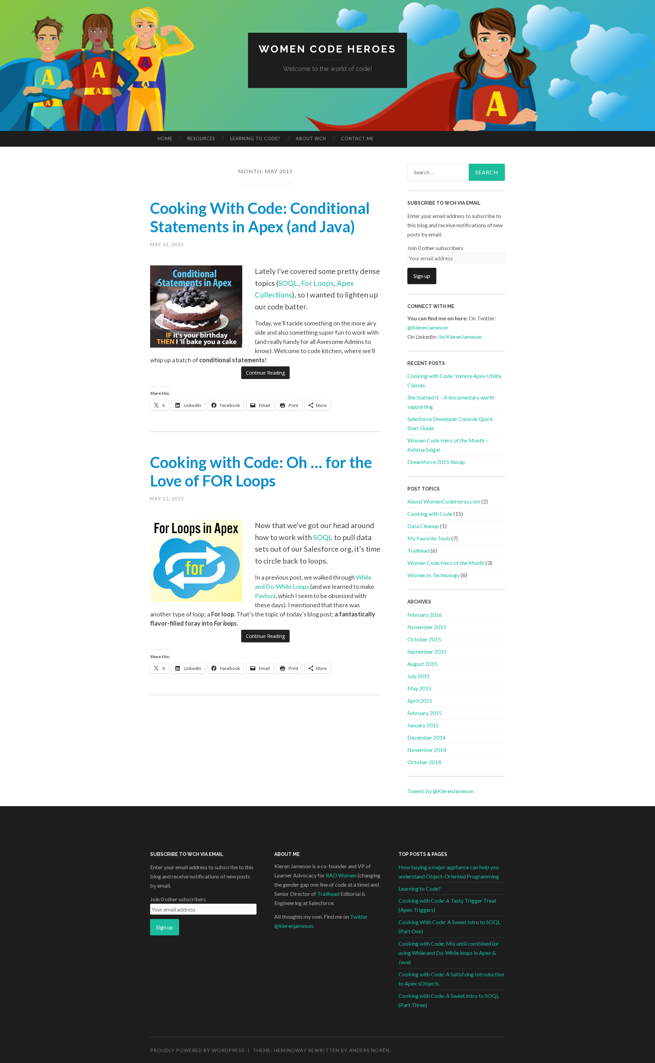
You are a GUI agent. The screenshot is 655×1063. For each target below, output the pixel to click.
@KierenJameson (427, 327)
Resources (201, 138)
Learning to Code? (255, 138)
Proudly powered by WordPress (197, 1050)
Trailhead (418, 550)
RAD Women (341, 875)
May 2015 (419, 688)
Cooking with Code (429, 513)
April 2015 (419, 700)
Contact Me (357, 138)
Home (165, 138)
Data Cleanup (423, 526)
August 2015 (422, 663)
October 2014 (424, 762)
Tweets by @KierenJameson (440, 791)
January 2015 (423, 725)
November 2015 (426, 627)
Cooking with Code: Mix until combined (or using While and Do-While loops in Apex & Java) (448, 952)
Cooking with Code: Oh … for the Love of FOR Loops (261, 471)
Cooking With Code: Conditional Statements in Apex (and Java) (260, 217)
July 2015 (418, 676)
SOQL (288, 283)
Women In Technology (433, 575)
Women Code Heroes (327, 49)
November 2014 (426, 749)
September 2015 (427, 651)
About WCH (311, 138)
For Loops (317, 283)
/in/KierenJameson (460, 336)
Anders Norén (369, 1050)
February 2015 (424, 713)
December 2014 (426, 737)
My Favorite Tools (428, 538)
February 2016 (424, 614)
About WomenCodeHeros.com (443, 501)
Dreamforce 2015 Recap (436, 461)
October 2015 (424, 639)
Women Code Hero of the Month (445, 562)
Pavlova (265, 595)
